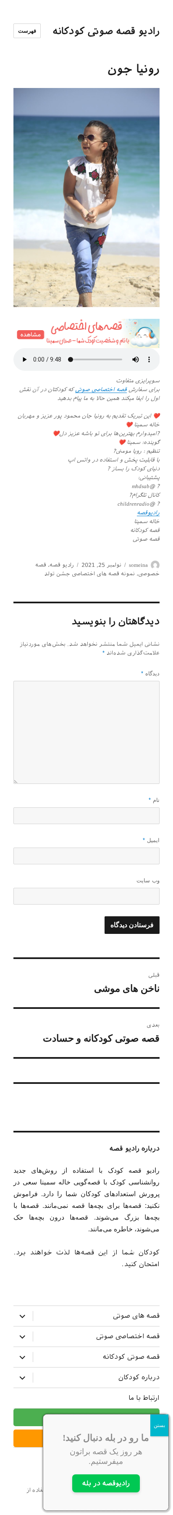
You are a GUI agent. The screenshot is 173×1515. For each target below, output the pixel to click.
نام (154, 800)
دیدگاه (150, 673)
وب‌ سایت (148, 880)
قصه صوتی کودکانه (131, 1357)
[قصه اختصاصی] (86, 333)
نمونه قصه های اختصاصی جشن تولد (89, 574)
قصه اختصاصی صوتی (101, 389)
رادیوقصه (148, 512)
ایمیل (151, 840)
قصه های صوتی (136, 1316)
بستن (159, 1425)
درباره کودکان (139, 1377)
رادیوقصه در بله (106, 1483)
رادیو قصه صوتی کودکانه (106, 31)
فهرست (27, 31)
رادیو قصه (62, 565)
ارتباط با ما (144, 1398)
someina (138, 565)
